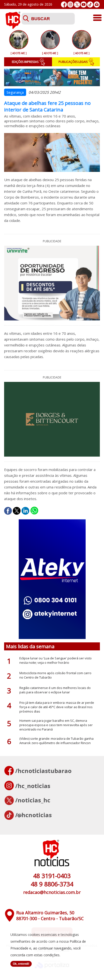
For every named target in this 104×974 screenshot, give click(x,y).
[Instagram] (70, 4)
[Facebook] (64, 4)
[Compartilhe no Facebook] (8, 511)
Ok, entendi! (21, 964)
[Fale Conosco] (96, 4)
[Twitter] (77, 4)
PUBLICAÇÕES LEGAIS (73, 62)
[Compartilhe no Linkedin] (25, 511)
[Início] (13, 27)
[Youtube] (83, 4)
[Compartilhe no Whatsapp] (34, 511)
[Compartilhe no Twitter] (17, 511)
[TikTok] (90, 4)
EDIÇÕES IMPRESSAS (25, 62)
